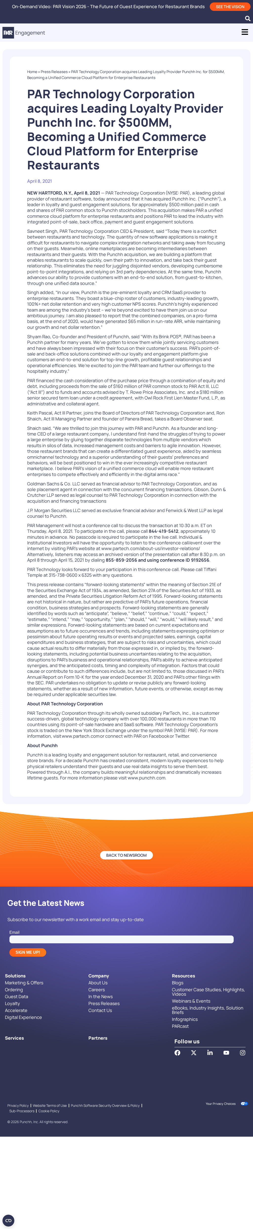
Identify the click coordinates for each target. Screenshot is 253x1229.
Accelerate (16, 1010)
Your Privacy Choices (221, 1104)
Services (14, 1038)
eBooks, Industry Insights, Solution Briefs (207, 1010)
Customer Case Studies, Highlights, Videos (208, 991)
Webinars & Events (191, 1001)
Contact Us (100, 1010)
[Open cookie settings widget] (8, 1221)
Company (98, 975)
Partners (97, 1038)
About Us (97, 982)
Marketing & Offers (24, 982)
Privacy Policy (18, 1105)
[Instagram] (243, 1053)
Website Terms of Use (50, 1105)
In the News (100, 996)
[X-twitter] (194, 1053)
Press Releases (54, 71)
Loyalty (12, 1003)
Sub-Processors (21, 1111)
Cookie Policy (49, 1111)
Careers (96, 989)
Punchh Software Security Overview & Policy (105, 1105)
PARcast (180, 1026)
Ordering (14, 989)
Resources (183, 975)
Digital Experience (23, 1017)
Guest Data (16, 996)
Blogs (177, 982)
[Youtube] (226, 1053)
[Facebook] (177, 1053)
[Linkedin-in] (210, 1053)
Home (32, 71)
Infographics (185, 1019)
